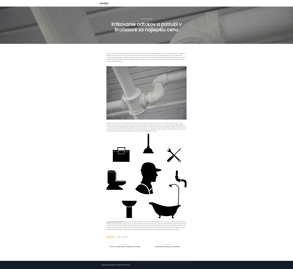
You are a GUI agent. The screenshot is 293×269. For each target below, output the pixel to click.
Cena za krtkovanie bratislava (114, 222)
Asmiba (104, 3)
